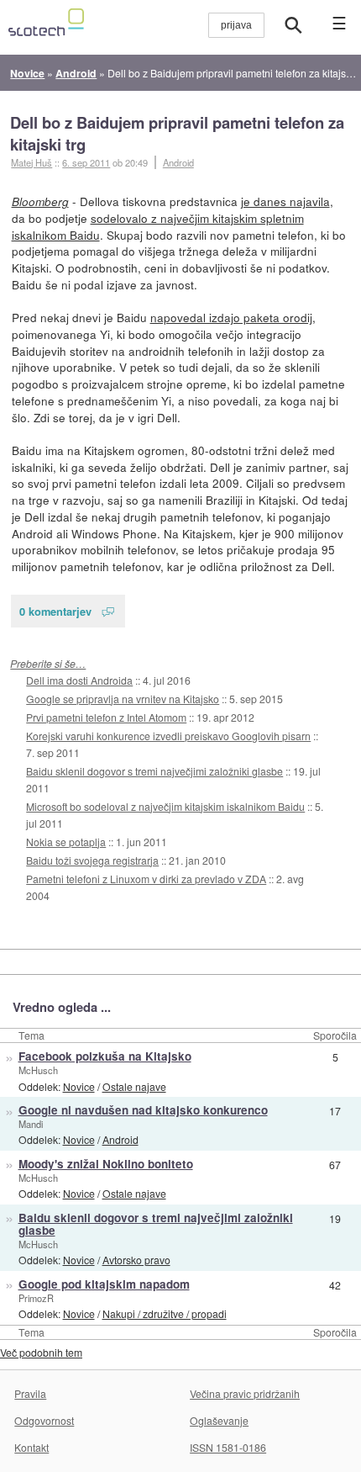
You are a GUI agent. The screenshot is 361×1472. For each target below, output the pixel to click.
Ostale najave (134, 1086)
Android (178, 162)
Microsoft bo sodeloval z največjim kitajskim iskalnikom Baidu (165, 806)
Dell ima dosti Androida (79, 680)
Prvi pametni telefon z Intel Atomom (106, 717)
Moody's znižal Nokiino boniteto (105, 1164)
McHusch (38, 1070)
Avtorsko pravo (136, 1259)
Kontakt (31, 1447)
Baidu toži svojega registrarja (92, 860)
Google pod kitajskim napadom (104, 1284)
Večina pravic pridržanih (245, 1393)
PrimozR (36, 1298)
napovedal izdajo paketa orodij (231, 317)
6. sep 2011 (86, 162)
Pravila (30, 1393)
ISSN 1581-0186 (228, 1447)
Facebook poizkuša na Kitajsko (104, 1056)
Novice (79, 1086)
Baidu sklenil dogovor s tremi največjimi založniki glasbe (154, 771)
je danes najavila (285, 201)
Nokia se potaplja (66, 841)
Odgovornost (44, 1420)
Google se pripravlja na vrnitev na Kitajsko (122, 698)
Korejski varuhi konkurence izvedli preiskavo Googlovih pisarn (168, 735)
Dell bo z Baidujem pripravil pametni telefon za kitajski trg (177, 133)
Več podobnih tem (41, 1352)
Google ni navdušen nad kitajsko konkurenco (143, 1110)
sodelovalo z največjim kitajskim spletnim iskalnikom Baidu (158, 226)
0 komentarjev (55, 611)
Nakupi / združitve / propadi (164, 1313)
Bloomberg (40, 201)
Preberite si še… (48, 663)
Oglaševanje (219, 1420)
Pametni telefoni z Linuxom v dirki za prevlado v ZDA (146, 878)
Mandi (30, 1123)
